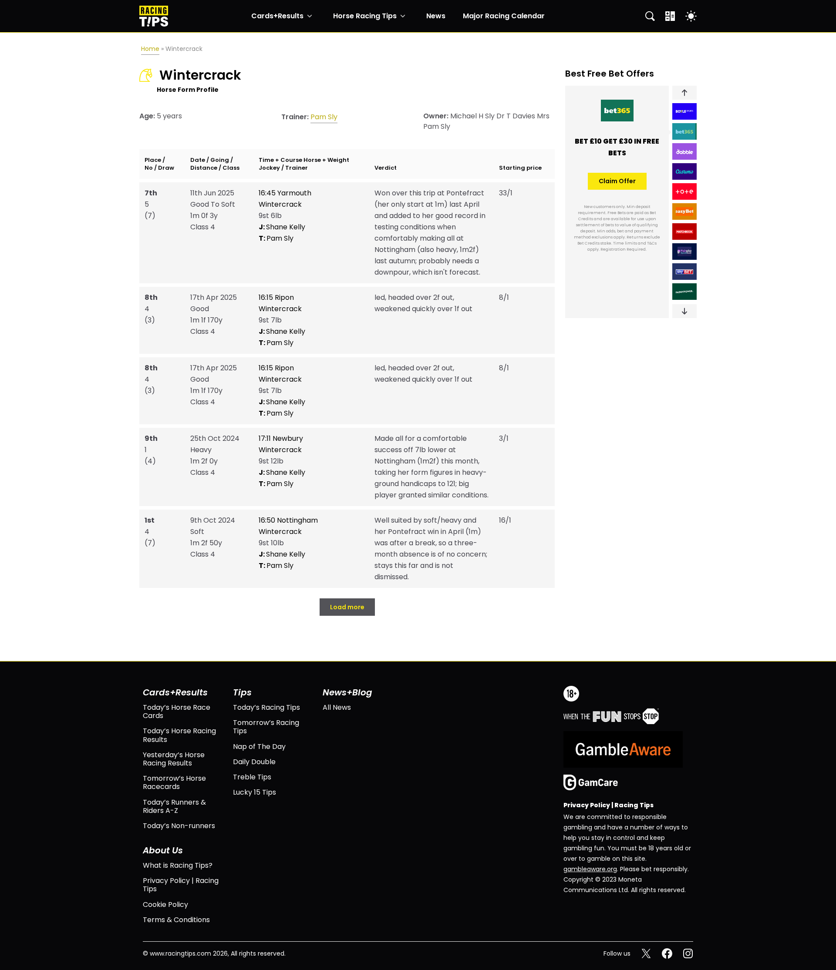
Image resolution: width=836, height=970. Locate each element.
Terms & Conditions (176, 920)
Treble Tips (252, 777)
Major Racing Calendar (504, 16)
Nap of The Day (259, 746)
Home (150, 48)
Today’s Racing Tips (266, 707)
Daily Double (254, 762)
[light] (691, 16)
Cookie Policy (165, 904)
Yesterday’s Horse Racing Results (174, 759)
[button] (684, 93)
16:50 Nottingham (288, 520)
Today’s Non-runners (179, 826)
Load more (347, 607)
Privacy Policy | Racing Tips (181, 884)
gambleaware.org (590, 869)
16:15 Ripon (276, 297)
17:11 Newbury (281, 438)
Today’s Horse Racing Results (179, 735)
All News (337, 707)
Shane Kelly (282, 227)
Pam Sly (323, 117)
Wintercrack (280, 204)
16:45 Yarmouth (285, 193)
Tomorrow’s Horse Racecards (174, 782)
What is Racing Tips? (177, 865)
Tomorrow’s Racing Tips (266, 726)
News (435, 16)
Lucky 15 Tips (254, 792)
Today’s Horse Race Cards (176, 711)
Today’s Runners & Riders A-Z (174, 806)
